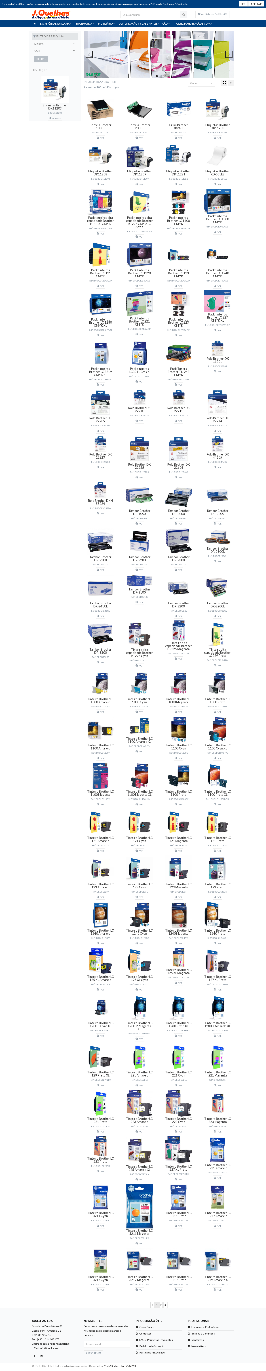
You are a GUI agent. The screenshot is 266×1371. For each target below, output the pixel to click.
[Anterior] (152, 1305)
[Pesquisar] (183, 14)
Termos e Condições (203, 1333)
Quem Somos (147, 1327)
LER (243, 4)
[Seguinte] (165, 1305)
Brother (110, 81)
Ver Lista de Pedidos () (213, 14)
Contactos (145, 1333)
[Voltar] (231, 83)
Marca (39, 44)
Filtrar (41, 58)
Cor (37, 50)
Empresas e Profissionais (205, 1327)
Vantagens (197, 1339)
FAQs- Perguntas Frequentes (156, 1339)
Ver (102, 138)
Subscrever (93, 1353)
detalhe (56, 118)
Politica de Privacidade (152, 1352)
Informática (93, 81)
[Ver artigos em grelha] (224, 83)
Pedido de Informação (151, 1346)
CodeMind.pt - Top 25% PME (120, 1366)
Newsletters (198, 1346)
